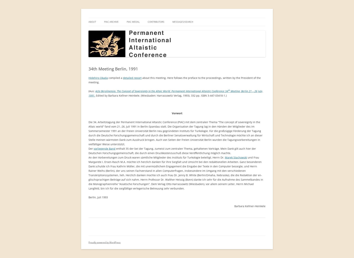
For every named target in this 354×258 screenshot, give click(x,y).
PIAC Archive (111, 21)
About (92, 21)
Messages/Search (182, 21)
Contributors (156, 21)
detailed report (132, 78)
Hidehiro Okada (98, 78)
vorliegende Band (104, 148)
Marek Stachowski (236, 157)
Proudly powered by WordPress (104, 242)
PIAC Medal (133, 21)
